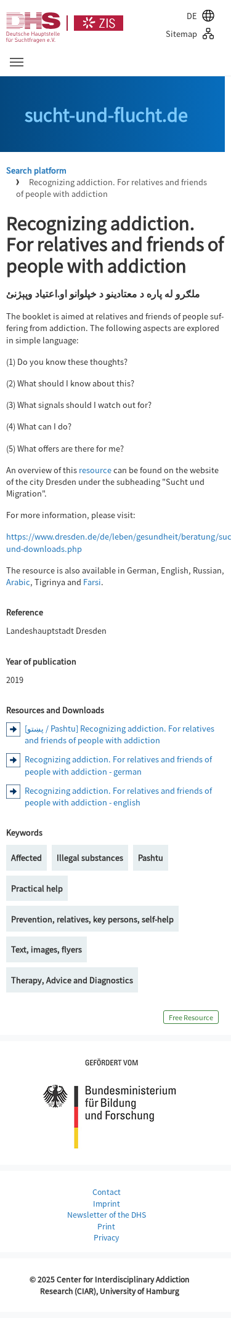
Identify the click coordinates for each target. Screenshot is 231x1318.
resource (95, 470)
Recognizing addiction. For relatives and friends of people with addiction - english (118, 796)
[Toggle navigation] (16, 62)
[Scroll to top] (207, 1294)
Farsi (92, 582)
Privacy (106, 1237)
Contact (106, 1191)
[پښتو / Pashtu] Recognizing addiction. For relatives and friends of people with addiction (119, 734)
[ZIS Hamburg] (95, 23)
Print (106, 1226)
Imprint (106, 1203)
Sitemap (181, 33)
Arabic (18, 582)
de (192, 16)
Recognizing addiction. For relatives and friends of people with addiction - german (118, 765)
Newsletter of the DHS (106, 1214)
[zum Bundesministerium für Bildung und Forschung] (109, 1101)
